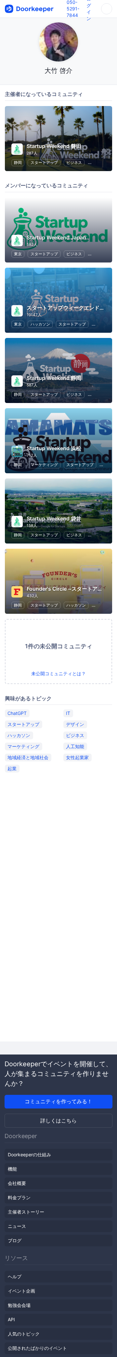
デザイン (75, 724)
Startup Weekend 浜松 (54, 448)
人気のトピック (24, 1334)
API (11, 1319)
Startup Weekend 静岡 (54, 378)
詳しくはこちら (58, 1120)
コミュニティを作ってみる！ (58, 1101)
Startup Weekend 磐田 (54, 146)
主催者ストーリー (26, 1212)
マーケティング (44, 464)
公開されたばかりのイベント (37, 1348)
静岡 (18, 162)
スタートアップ (44, 162)
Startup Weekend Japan (56, 237)
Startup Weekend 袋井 (54, 518)
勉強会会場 (19, 1305)
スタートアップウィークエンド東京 (68, 307)
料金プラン (19, 1197)
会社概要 (17, 1183)
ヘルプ (14, 1276)
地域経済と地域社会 (27, 757)
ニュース (17, 1226)
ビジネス (74, 162)
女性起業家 (77, 757)
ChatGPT (17, 713)
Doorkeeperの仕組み (29, 1154)
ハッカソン (40, 324)
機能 (12, 1169)
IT (68, 713)
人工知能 (75, 746)
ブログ (14, 1240)
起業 (12, 768)
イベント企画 (21, 1291)
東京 (18, 253)
